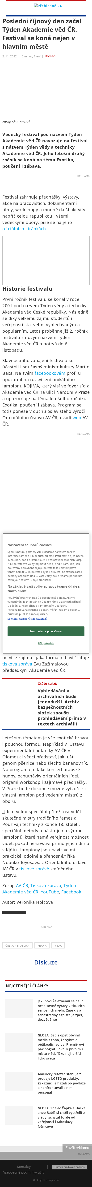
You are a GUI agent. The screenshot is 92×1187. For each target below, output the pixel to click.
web (78, 417)
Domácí (50, 56)
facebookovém (50, 373)
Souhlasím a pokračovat (46, 631)
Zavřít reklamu (77, 1148)
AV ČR (22, 885)
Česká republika (17, 945)
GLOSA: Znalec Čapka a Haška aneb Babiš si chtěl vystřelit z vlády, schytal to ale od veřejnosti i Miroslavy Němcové (61, 1117)
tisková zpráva (17, 664)
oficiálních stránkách (24, 228)
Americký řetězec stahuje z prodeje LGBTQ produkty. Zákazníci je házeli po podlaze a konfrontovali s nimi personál (62, 1083)
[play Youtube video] (46, 260)
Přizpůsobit (46, 643)
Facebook (71, 892)
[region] (46, 593)
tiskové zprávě (34, 869)
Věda (58, 945)
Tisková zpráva (45, 885)
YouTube (50, 892)
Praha (42, 945)
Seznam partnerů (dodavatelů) (28, 618)
